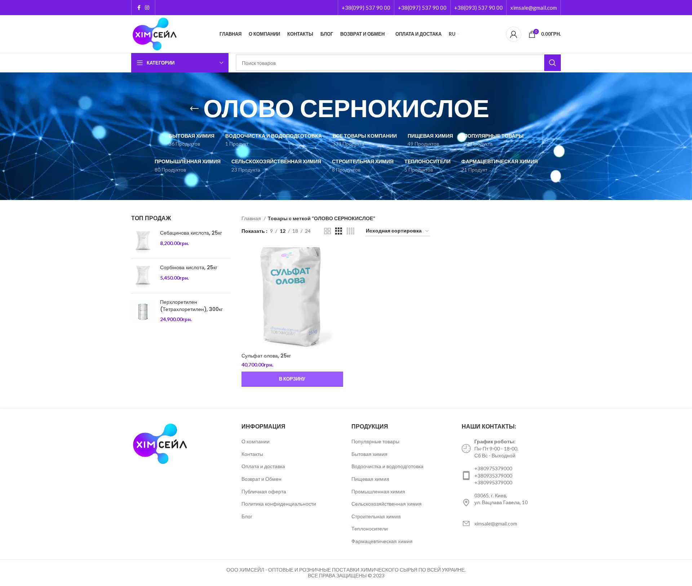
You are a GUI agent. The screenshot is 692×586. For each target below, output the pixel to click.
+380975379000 (493, 468)
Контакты (252, 454)
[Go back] (194, 109)
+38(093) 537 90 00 (478, 7)
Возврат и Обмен (261, 479)
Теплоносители (369, 528)
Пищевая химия (370, 479)
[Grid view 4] (350, 231)
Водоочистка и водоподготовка (387, 466)
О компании (255, 441)
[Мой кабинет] (513, 34)
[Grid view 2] (327, 231)
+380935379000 (493, 475)
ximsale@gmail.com (533, 7)
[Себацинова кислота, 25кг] (143, 241)
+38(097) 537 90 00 (422, 7)
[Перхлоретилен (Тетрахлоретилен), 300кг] (143, 311)
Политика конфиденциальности (278, 504)
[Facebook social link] (139, 7)
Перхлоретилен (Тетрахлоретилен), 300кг (191, 306)
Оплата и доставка (263, 466)
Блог (246, 516)
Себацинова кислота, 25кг (191, 233)
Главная (251, 218)
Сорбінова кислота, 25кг (188, 267)
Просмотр (338, 259)
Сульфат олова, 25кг (266, 355)
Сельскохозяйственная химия (386, 504)
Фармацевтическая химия (382, 541)
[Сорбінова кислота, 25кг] (143, 276)
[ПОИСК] (552, 62)
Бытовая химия (369, 454)
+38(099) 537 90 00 (366, 7)
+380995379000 (493, 482)
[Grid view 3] (338, 231)
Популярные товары (375, 441)
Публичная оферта (263, 491)
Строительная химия (376, 516)
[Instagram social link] (147, 7)
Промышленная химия (378, 491)
